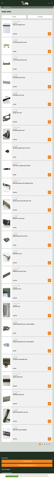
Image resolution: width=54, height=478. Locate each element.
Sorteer (41, 17)
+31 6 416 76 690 (27, 461)
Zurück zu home (7, 7)
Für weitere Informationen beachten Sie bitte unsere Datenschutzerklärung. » (34, 476)
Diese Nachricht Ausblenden (11, 476)
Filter (14, 17)
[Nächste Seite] (51, 444)
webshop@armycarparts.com (28, 465)
